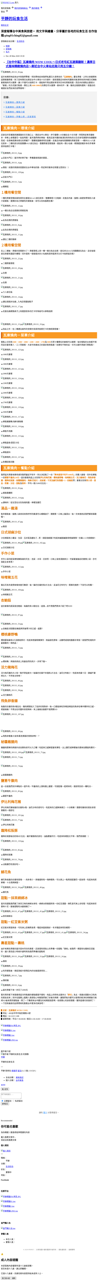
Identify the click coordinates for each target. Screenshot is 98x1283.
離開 (13, 1278)
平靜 (3, 1057)
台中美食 (19, 1080)
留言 (20, 1071)
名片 (8, 52)
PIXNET (31, 1250)
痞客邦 (14, 1071)
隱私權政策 (62, 1250)
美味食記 (19, 1077)
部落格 (8, 49)
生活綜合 (20, 41)
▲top (3, 1085)
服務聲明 (72, 1250)
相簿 (8, 46)
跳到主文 (5, 25)
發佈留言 (5, 1104)
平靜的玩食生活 (14, 18)
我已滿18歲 (6, 1278)
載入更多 (5, 1089)
